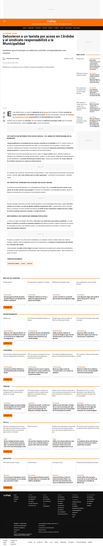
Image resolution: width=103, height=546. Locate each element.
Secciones (76, 28)
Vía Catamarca (47, 501)
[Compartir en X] (4, 120)
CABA (15, 501)
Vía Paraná (61, 509)
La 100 (51, 542)
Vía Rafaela (61, 507)
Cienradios (63, 542)
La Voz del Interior (81, 542)
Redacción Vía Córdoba (13, 58)
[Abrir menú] (17, 21)
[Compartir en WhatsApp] (4, 117)
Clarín (30, 542)
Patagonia (68, 28)
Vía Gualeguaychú (63, 514)
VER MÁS (7, 307)
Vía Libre (89, 503)
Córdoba (31, 28)
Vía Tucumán (46, 499)
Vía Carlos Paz (32, 497)
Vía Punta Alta (32, 505)
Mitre (46, 542)
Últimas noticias (76, 502)
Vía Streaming (90, 499)
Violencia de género (13, 263)
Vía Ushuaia (75, 497)
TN (34, 542)
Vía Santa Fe (61, 505)
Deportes (74, 512)
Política (74, 504)
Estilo (74, 514)
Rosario (38, 28)
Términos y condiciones (20, 523)
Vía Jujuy (45, 497)
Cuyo (62, 28)
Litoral (56, 28)
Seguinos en (67, 58)
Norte (50, 28)
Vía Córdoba (7, 33)
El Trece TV (40, 542)
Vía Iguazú (60, 501)
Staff (15, 532)
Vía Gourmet (90, 501)
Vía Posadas (61, 497)
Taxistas (29, 263)
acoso (14, 33)
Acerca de (17, 529)
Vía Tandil (31, 501)
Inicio (25, 28)
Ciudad (56, 542)
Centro (44, 28)
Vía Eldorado (61, 499)
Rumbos (89, 505)
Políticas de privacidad (20, 525)
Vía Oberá (60, 503)
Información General (78, 508)
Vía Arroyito (31, 499)
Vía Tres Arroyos (33, 503)
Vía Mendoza (46, 506)
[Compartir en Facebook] (4, 113)
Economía (74, 506)
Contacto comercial (19, 527)
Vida (73, 516)
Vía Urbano (90, 497)
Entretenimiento (76, 510)
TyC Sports (71, 542)
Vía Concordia (61, 512)
